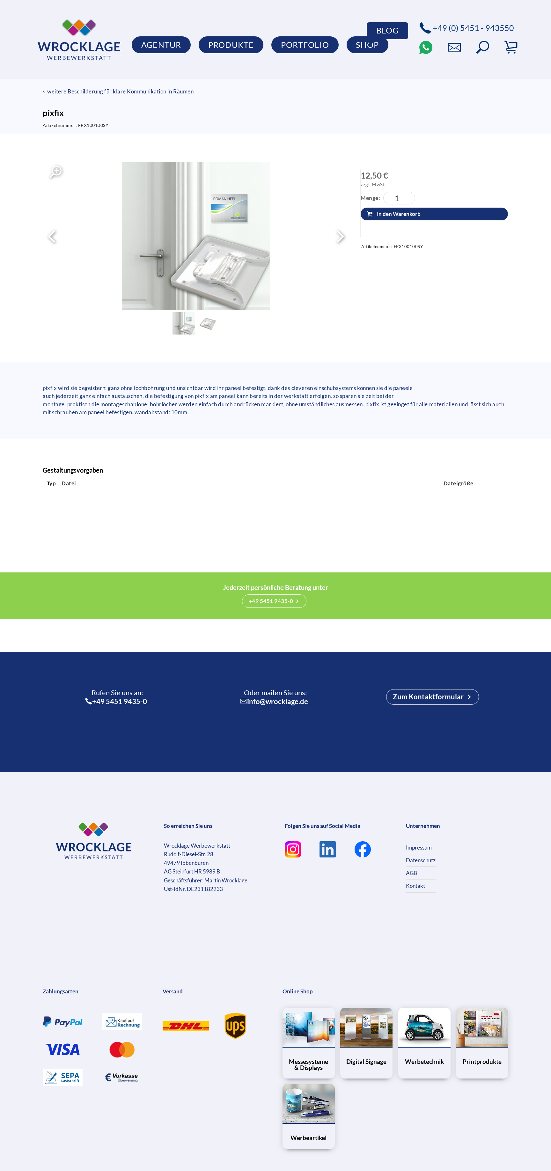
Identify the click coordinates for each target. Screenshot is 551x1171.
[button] (482, 47)
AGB (411, 873)
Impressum (419, 847)
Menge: (370, 198)
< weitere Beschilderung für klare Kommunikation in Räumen (118, 91)
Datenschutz (421, 860)
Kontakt (415, 885)
